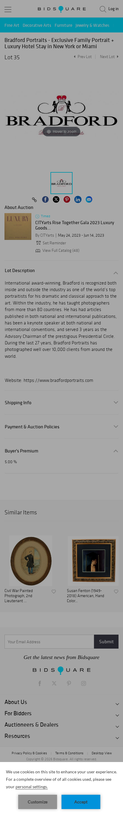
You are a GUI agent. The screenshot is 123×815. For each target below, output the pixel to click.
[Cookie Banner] (61, 788)
